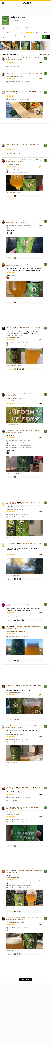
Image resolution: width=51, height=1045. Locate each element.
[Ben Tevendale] (23, 620)
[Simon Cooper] (18, 661)
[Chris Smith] (15, 911)
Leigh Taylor (9, 807)
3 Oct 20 (7, 715)
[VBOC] (15, 302)
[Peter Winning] (15, 954)
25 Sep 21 (8, 85)
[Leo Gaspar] (18, 719)
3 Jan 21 (7, 192)
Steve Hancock (10, 685)
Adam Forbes (9, 430)
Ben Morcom (9, 221)
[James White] (15, 369)
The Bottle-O (16, 164)
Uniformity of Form (26, 57)
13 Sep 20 (8, 907)
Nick (7, 626)
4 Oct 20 (7, 616)
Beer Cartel (16, 337)
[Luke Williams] (15, 846)
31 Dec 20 (8, 254)
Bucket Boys (16, 692)
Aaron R (8, 870)
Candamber (16, 814)
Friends (44, 54)
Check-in (44, 37)
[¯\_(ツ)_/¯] (15, 579)
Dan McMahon (10, 91)
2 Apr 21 (7, 119)
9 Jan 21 (7, 153)
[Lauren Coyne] (23, 369)
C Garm (8, 73)
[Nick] (15, 661)
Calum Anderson (10, 144)
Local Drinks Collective (19, 631)
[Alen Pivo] (20, 579)
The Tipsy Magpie (17, 265)
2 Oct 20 (7, 762)
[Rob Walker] (18, 620)
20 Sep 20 (8, 800)
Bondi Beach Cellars (18, 922)
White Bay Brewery (16, 19)
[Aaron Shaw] (20, 369)
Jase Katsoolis (10, 327)
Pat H (7, 394)
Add (48, 37)
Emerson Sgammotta (12, 917)
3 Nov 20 (8, 424)
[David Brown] (15, 620)
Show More (25, 979)
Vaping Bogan (10, 604)
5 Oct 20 (7, 575)
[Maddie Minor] (18, 369)
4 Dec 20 (7, 298)
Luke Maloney (10, 787)
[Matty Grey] (15, 258)
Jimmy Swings (10, 502)
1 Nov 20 (7, 473)
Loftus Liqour (16, 401)
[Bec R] (20, 911)
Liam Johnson (10, 264)
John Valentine (10, 160)
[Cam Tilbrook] (20, 954)
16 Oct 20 (8, 537)
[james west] (18, 954)
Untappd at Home (17, 59)
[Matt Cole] (15, 196)
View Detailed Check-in (15, 66)
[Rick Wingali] (18, 911)
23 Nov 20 (8, 365)
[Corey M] (18, 579)
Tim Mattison (9, 57)
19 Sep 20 (8, 842)
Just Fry (14, 93)
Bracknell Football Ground (19, 222)
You (48, 54)
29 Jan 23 (8, 66)
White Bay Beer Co (18, 76)
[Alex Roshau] (20, 620)
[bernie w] (15, 719)
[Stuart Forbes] (15, 477)
